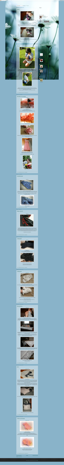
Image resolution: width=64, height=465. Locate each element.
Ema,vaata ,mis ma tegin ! (42, 46)
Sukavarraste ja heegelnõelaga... (43, 78)
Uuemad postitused (19, 455)
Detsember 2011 (27, 420)
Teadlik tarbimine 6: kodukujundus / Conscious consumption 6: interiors (44, 66)
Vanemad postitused (35, 455)
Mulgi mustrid (20, 211)
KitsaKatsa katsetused (42, 57)
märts (41, 37)
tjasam (34, 460)
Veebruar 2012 (27, 272)
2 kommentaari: (25, 267)
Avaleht (27, 455)
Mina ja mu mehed (42, 69)
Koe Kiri (41, 58)
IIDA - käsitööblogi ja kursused (43, 49)
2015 (40, 28)
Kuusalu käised (41, 74)
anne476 (41, 45)
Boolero (18, 46)
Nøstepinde (44, 53)
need (25, 191)
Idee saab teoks (41, 48)
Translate (28, 5)
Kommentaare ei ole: (26, 92)
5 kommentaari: (25, 172)
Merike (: (20, 3)
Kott (18, 367)
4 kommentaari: (25, 207)
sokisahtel (41, 77)
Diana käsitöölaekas (31, 380)
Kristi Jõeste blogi (42, 64)
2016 (40, 27)
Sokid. (18, 9)
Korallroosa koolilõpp (21, 96)
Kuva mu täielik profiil (44, 17)
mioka (31, 285)
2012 (40, 31)
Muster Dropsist (34, 70)
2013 (40, 30)
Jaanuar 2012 (27, 307)
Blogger (37, 460)
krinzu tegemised (42, 63)
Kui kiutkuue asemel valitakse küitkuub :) (45, 59)
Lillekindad (19, 238)
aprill (41, 36)
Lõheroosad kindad (21, 418)
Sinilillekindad (20, 176)
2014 (40, 29)
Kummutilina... (20, 306)
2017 (40, 26)
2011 (40, 40)
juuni (41, 35)
